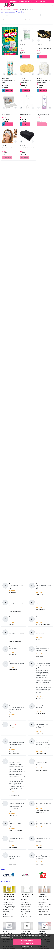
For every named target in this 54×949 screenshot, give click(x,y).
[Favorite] (45, 5)
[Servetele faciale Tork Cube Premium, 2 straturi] (44, 68)
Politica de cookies (5, 937)
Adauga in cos (26, 56)
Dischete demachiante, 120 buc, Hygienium (43, 115)
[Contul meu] (48, 5)
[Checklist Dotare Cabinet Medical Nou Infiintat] (9, 889)
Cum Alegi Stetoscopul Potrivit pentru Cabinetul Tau (43, 932)
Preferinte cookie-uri (27, 946)
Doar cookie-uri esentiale (27, 943)
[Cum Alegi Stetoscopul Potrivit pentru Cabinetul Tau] (44, 926)
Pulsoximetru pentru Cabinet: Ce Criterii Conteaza (27, 932)
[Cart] (52, 5)
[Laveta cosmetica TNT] (9, 102)
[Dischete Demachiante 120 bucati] (9, 68)
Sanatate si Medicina (8, 916)
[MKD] (26, 877)
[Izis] (43, 877)
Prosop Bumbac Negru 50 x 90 (27, 148)
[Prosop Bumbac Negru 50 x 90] (27, 135)
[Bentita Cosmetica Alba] (9, 135)
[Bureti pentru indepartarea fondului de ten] (27, 68)
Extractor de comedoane (25, 114)
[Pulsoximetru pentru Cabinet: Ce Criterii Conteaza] (27, 926)
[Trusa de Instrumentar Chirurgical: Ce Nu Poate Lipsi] (9, 926)
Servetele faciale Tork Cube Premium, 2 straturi (43, 81)
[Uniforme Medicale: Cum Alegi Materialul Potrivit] (44, 889)
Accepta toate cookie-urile (27, 940)
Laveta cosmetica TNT (7, 114)
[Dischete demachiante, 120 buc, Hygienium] (44, 102)
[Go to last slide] (2, 875)
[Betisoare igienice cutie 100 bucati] (27, 34)
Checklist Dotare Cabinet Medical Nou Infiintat (8, 896)
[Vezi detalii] (21, 40)
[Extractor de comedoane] (27, 102)
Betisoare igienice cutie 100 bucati (26, 47)
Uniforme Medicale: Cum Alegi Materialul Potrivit (43, 896)
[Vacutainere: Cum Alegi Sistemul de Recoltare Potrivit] (27, 889)
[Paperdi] (8, 877)
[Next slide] (51, 875)
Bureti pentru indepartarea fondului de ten (26, 81)
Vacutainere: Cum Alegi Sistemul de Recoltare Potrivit (27, 896)
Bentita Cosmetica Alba (7, 148)
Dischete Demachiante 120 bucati (8, 81)
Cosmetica (15, 9)
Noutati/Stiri (47, 914)
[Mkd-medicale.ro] (8, 5)
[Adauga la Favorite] (32, 40)
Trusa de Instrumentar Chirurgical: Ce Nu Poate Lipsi (9, 932)
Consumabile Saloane (6, 9)
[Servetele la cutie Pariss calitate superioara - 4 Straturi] (44, 34)
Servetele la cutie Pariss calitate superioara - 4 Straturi (44, 47)
